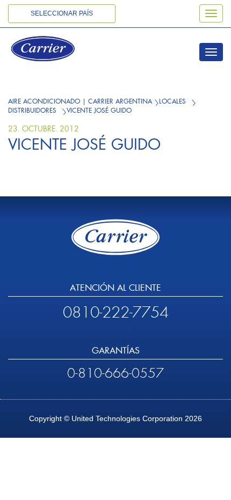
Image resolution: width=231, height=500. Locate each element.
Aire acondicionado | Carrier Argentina (80, 101)
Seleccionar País (62, 13)
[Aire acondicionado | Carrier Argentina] (57, 50)
